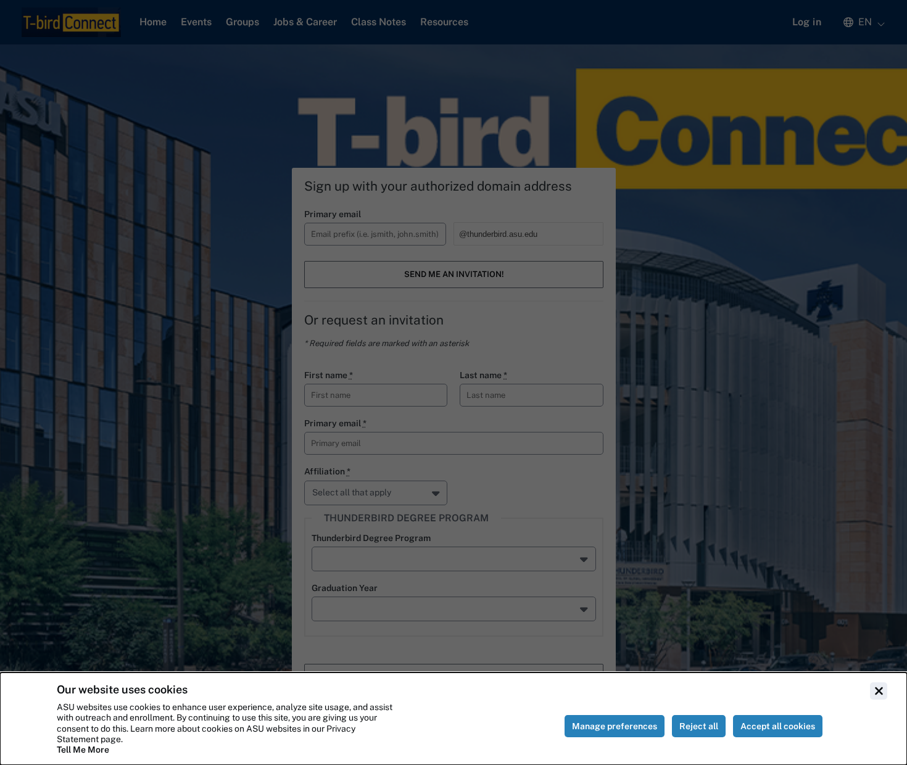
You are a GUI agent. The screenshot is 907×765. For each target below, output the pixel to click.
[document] (453, 718)
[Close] (878, 691)
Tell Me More (83, 750)
